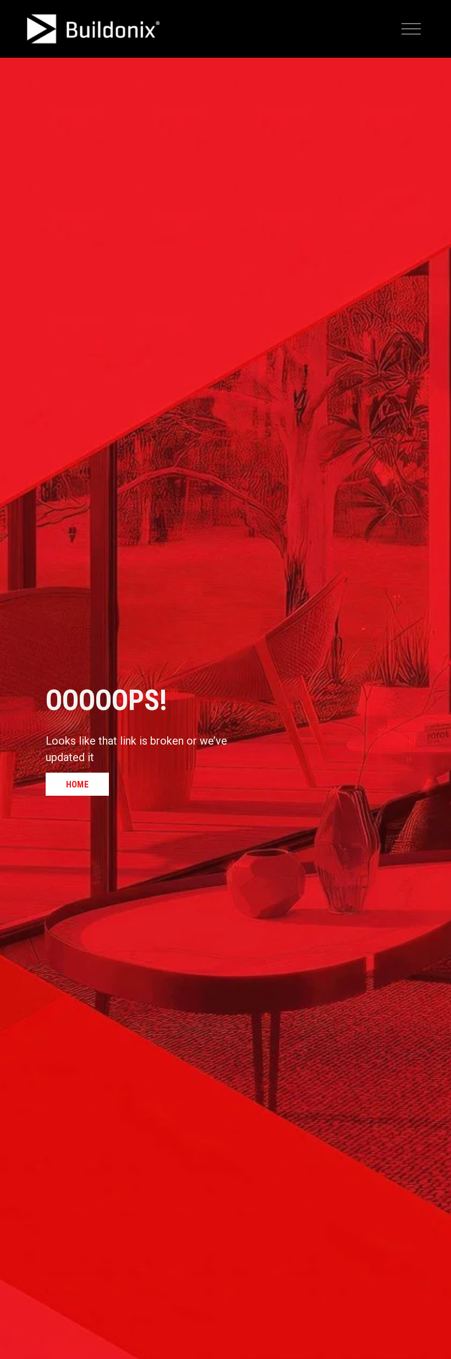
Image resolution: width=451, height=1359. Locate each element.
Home (77, 784)
